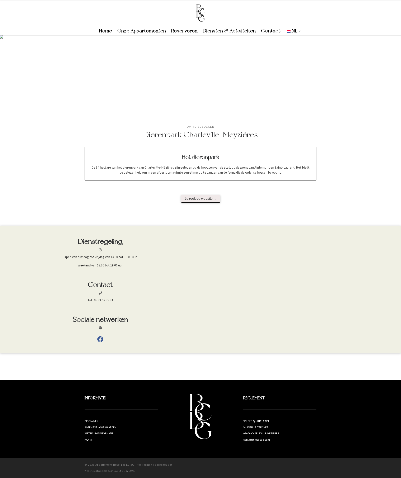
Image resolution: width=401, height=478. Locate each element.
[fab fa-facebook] (100, 340)
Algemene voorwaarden (100, 427)
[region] (200, 77)
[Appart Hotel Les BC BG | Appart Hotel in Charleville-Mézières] (200, 13)
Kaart (88, 439)
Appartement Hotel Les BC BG (114, 465)
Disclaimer (91, 421)
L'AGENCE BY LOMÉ (124, 470)
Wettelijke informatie (99, 433)
